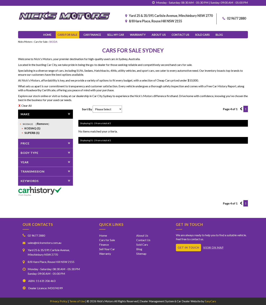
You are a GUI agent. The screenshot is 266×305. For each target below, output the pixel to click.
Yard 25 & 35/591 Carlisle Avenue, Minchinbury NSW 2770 (171, 16)
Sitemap (141, 253)
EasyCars (210, 301)
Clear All (26, 105)
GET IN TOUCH (188, 247)
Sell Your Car (107, 249)
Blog (219, 34)
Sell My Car (115, 34)
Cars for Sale (67, 34)
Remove (42, 123)
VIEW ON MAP (213, 247)
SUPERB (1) (31, 132)
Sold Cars (202, 34)
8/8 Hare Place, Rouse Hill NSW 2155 (155, 21)
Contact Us (143, 240)
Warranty (138, 34)
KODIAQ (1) (32, 128)
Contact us (180, 34)
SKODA (53, 41)
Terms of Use (77, 301)
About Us (159, 34)
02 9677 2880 (236, 18)
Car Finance (92, 34)
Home (47, 34)
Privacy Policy (59, 301)
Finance (104, 244)
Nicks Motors (25, 41)
